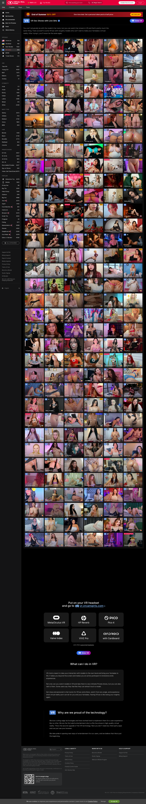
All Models (5, 276)
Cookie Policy (92, 801)
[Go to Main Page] (16, 2)
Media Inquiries (6, 261)
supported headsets (87, 645)
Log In (140, 2)
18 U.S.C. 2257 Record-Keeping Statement (8, 279)
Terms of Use (6, 267)
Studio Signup (6, 273)
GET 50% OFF (135, 14)
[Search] (89, 2)
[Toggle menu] (3, 2)
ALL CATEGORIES (12, 243)
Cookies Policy (69, 763)
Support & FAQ (6, 252)
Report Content (6, 258)
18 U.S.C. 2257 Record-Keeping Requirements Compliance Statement (124, 792)
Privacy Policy (6, 264)
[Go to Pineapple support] (53, 792)
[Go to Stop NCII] (62, 792)
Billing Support (6, 255)
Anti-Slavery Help (70, 770)
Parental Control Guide (71, 766)
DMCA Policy (68, 759)
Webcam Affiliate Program (99, 759)
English (54, 749)
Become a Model (7, 270)
